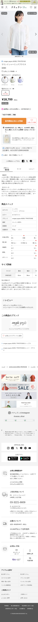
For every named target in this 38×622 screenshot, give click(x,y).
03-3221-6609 (17, 502)
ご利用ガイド (23, 594)
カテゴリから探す (6, 578)
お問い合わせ (23, 598)
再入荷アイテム (24, 574)
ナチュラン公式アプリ (17, 484)
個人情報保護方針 (15, 605)
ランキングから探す (25, 581)
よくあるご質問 (5, 598)
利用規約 (6, 605)
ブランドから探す (25, 578)
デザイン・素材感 (6, 169)
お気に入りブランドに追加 (13, 335)
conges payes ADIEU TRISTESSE (15, 61)
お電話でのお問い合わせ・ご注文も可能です (18, 148)
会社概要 (21, 608)
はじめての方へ (5, 594)
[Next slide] (35, 34)
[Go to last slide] (1, 430)
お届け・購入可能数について (13, 155)
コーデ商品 (33, 13)
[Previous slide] (3, 34)
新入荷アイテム (5, 574)
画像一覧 (34, 52)
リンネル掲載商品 (6, 585)
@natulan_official (19, 416)
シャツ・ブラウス (18, 211)
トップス (15, 209)
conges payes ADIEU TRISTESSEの (17, 343)
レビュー (31, 169)
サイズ (19, 169)
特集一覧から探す (6, 581)
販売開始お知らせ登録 (14, 121)
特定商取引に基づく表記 (28, 605)
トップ (3, 366)
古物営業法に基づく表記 (11, 608)
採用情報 (29, 608)
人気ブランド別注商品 (26, 585)
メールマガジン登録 (16, 482)
